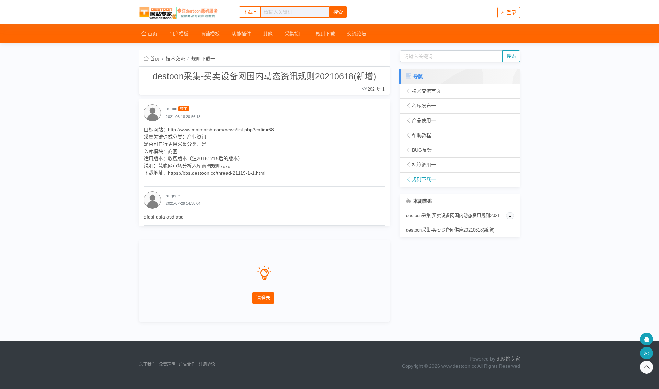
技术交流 (175, 58)
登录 (511, 12)
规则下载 (325, 33)
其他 (268, 33)
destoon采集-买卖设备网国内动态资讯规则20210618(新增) (456, 215)
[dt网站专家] (181, 12)
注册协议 (207, 364)
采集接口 (294, 33)
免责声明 (167, 364)
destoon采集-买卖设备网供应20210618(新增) (450, 230)
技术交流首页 (426, 91)
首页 (151, 33)
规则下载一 (203, 58)
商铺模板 (210, 33)
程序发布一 (424, 105)
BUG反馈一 (424, 150)
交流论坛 (356, 33)
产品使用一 (424, 120)
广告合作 (187, 364)
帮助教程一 (424, 135)
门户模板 (178, 33)
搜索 (338, 12)
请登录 (263, 297)
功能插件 (241, 33)
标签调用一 (424, 164)
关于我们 (147, 364)
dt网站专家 (508, 359)
